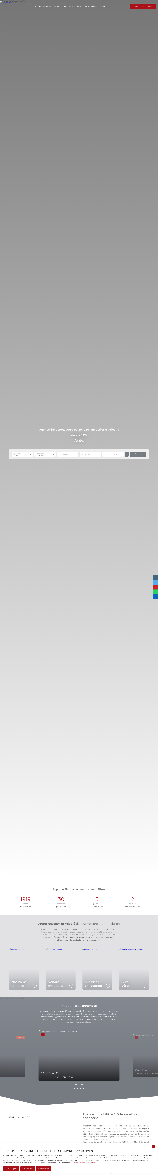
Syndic (80, 6)
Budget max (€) (87, 454)
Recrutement (91, 6)
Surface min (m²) (111, 454)
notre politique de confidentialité (84, 1163)
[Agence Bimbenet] (10, 6)
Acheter (47, 6)
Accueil (38, 6)
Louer (63, 6)
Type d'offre (16, 453)
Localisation (64, 454)
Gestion (71, 6)
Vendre (56, 6)
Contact (103, 6)
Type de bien (39, 453)
